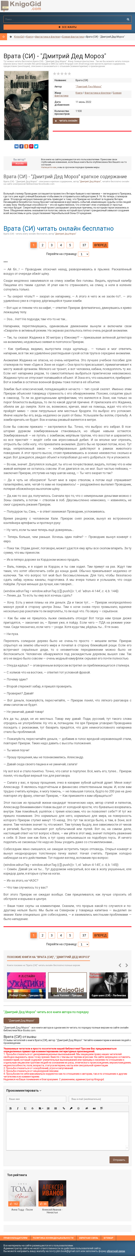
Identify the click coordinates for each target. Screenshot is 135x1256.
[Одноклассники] (26, 146)
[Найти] (128, 19)
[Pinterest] (31, 146)
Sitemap (108, 1238)
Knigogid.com (26, 6)
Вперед (100, 245)
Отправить (119, 1159)
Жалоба (19, 163)
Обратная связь (88, 1238)
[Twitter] (36, 146)
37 (84, 245)
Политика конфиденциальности (53, 1238)
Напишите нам (48, 167)
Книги (79, 92)
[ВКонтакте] (16, 146)
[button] (10, 1108)
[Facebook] (21, 146)
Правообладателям (15, 1238)
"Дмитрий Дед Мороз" (89, 86)
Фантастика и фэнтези (98, 92)
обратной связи (116, 1251)
